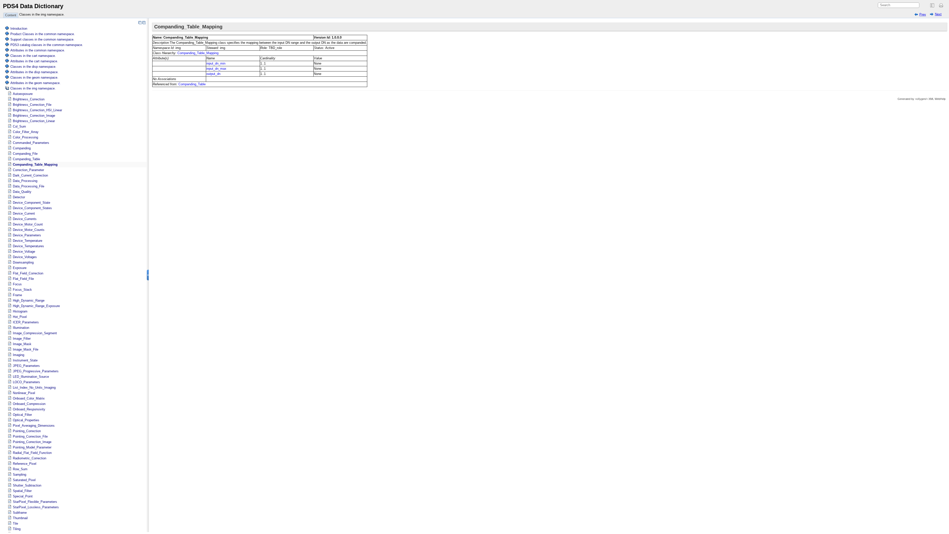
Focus (17, 284)
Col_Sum (19, 126)
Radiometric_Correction (29, 458)
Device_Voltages (25, 257)
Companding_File (25, 154)
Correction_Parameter (28, 170)
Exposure (19, 268)
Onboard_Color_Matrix (29, 398)
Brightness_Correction (28, 99)
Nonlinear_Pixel (24, 393)
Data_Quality (22, 192)
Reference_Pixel (24, 464)
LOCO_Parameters (26, 382)
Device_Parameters (27, 235)
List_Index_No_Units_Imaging (34, 387)
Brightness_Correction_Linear (34, 121)
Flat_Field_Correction (28, 273)
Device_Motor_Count (28, 224)
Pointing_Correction (27, 431)
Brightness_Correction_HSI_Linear (37, 110)
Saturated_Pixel (24, 480)
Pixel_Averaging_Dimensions (34, 425)
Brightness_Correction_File (32, 105)
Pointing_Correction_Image (32, 442)
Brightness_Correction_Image (34, 115)
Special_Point (23, 496)
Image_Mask (22, 344)
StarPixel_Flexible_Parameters (35, 502)
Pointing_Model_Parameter (32, 447)
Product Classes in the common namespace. (42, 34)
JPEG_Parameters (26, 366)
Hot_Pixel (20, 317)
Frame (17, 295)
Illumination (21, 328)
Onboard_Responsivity (29, 409)
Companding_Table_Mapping (35, 164)
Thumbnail (20, 518)
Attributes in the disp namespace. (34, 72)
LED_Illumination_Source (31, 376)
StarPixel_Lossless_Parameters (36, 507)
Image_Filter (22, 338)
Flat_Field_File (23, 279)
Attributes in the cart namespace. (34, 61)
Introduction (18, 28)
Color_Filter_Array (26, 132)
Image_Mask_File (25, 349)
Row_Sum (20, 469)
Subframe (20, 512)
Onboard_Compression (29, 404)
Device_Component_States (32, 208)
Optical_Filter (22, 415)
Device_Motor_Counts (28, 230)
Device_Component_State (31, 202)
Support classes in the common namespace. (42, 39)
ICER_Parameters (26, 322)
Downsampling (23, 262)
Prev (922, 14)
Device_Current (24, 213)
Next (938, 14)
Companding (22, 148)
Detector (19, 197)
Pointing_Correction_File (30, 436)
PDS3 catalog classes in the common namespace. (46, 45)
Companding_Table (26, 159)
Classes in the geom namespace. (34, 77)
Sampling (19, 474)
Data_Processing (25, 181)
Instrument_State (25, 360)
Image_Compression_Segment (35, 333)
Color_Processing (25, 137)
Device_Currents (25, 219)
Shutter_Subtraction (27, 485)
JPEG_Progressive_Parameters (36, 371)
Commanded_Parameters (31, 143)
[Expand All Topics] (144, 22)
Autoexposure (23, 94)
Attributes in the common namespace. (37, 50)
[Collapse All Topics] (140, 22)
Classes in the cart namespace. (33, 56)
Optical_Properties (26, 420)
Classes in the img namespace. (42, 14)
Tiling (17, 529)
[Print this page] (942, 5)
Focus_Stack (22, 289)
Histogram (20, 311)
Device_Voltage (24, 251)
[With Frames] (932, 5)
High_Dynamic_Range (28, 300)
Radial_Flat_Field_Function (32, 453)
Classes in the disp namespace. (33, 66)
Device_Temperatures (28, 246)
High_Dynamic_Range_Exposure (36, 306)
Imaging (18, 355)
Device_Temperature (27, 241)
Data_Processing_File (28, 186)
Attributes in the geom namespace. (35, 83)
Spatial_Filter (22, 491)
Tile (15, 523)
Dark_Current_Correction (30, 175)
